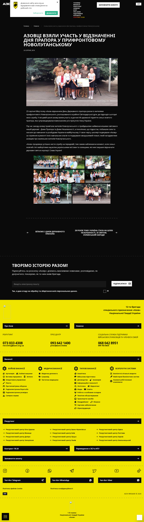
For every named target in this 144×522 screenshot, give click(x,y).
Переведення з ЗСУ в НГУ (87, 448)
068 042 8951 (108, 343)
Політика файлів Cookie (12, 488)
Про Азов (77, 12)
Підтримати (78, 13)
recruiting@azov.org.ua (13, 345)
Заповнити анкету (13, 458)
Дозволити (51, 13)
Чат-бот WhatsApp (60, 480)
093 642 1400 (60, 343)
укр (138, 4)
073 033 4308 (13, 343)
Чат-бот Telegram (12, 480)
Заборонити (38, 13)
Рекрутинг (77, 6)
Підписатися (120, 283)
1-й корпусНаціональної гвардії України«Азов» (72, 515)
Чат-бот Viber (106, 480)
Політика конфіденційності (61, 488)
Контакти (77, 15)
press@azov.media (58, 345)
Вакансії (76, 4)
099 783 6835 (103, 345)
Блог (75, 10)
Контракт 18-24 (78, 17)
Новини (76, 8)
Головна (76, 3)
